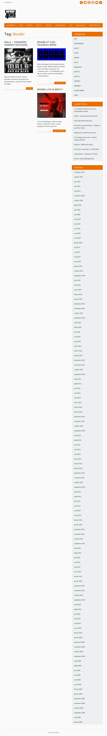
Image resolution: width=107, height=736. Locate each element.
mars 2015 (77, 346)
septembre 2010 (79, 600)
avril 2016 (77, 285)
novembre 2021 (79, 172)
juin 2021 (77, 181)
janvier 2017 (78, 266)
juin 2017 (77, 247)
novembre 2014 (79, 365)
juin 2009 (77, 670)
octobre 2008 (78, 708)
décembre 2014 (79, 360)
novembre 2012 (79, 478)
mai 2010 (77, 619)
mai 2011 (77, 562)
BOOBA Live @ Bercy (50, 89)
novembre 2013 (79, 421)
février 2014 (78, 407)
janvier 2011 (78, 581)
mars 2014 (77, 402)
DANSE (76, 57)
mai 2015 (77, 337)
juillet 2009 (77, 666)
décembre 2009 (79, 642)
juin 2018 (77, 228)
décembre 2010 (79, 586)
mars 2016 (77, 290)
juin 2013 (77, 445)
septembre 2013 (79, 431)
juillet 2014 (77, 384)
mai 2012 (77, 506)
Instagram (92, 2)
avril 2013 (77, 454)
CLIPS (21, 25)
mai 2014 (77, 393)
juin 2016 (77, 280)
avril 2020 (77, 219)
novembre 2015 (79, 308)
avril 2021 (77, 191)
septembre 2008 (79, 713)
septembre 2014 (79, 374)
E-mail (97, 2)
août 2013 (77, 435)
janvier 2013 (78, 468)
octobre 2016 (78, 271)
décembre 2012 (79, 473)
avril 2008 (77, 717)
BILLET (76, 48)
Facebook (81, 2)
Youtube (89, 2)
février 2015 (78, 351)
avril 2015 (77, 341)
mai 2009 (77, 675)
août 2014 (77, 379)
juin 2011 (77, 557)
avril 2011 (77, 567)
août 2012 (77, 492)
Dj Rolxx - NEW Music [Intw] (83, 144)
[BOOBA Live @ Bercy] (51, 117)
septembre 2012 (79, 487)
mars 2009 (77, 684)
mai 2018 (77, 233)
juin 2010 (77, 614)
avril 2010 (77, 623)
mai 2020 (77, 214)
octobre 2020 (78, 200)
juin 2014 (77, 388)
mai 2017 (77, 252)
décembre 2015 (79, 304)
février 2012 (78, 520)
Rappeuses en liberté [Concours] (85, 132)
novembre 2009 (79, 647)
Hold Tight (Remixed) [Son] (83, 121)
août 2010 (77, 604)
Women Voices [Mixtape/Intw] (84, 158)
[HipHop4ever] (10, 19)
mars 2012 (77, 515)
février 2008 (78, 722)
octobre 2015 (78, 313)
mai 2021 (77, 186)
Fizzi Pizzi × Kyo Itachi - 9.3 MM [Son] (86, 149)
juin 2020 (77, 210)
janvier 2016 (78, 299)
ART (70, 25)
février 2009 (78, 689)
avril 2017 (77, 257)
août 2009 (77, 661)
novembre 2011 (79, 534)
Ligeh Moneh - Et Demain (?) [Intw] (85, 154)
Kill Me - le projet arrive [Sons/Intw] (85, 116)
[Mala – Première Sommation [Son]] (18, 72)
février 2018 (78, 243)
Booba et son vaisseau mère (47, 43)
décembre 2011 (79, 529)
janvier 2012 (78, 525)
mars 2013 (77, 459)
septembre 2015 (79, 318)
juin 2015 (77, 332)
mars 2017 (77, 261)
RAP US (39, 25)
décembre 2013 (79, 416)
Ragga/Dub (80, 25)
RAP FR (29, 25)
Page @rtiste (94, 25)
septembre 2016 (79, 275)
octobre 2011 (78, 539)
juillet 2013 (77, 440)
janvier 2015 (78, 355)
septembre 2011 (79, 543)
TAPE (76, 95)
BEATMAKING (60, 25)
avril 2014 (77, 398)
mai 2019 (77, 224)
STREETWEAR (79, 90)
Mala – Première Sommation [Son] (15, 43)
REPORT (49, 25)
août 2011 (77, 548)
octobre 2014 (78, 369)
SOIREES (77, 86)
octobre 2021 (78, 177)
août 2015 (77, 322)
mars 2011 (77, 572)
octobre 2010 (78, 595)
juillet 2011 (77, 553)
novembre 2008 (79, 703)
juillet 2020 (77, 205)
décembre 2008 (79, 698)
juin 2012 (77, 501)
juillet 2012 (77, 496)
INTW (76, 62)
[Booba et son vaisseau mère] (51, 60)
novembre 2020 (79, 196)
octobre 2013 (78, 426)
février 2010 (78, 633)
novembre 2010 (79, 590)
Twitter (85, 2)
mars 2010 (77, 628)
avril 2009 (77, 680)
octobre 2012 (78, 482)
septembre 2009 (79, 656)
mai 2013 (77, 449)
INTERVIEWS (10, 25)
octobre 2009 (78, 651)
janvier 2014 (78, 412)
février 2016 (78, 294)
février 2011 (78, 576)
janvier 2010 (78, 637)
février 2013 (78, 463)
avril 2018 (77, 238)
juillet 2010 (77, 609)
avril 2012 (77, 510)
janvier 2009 (78, 694)
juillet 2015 (77, 327)
